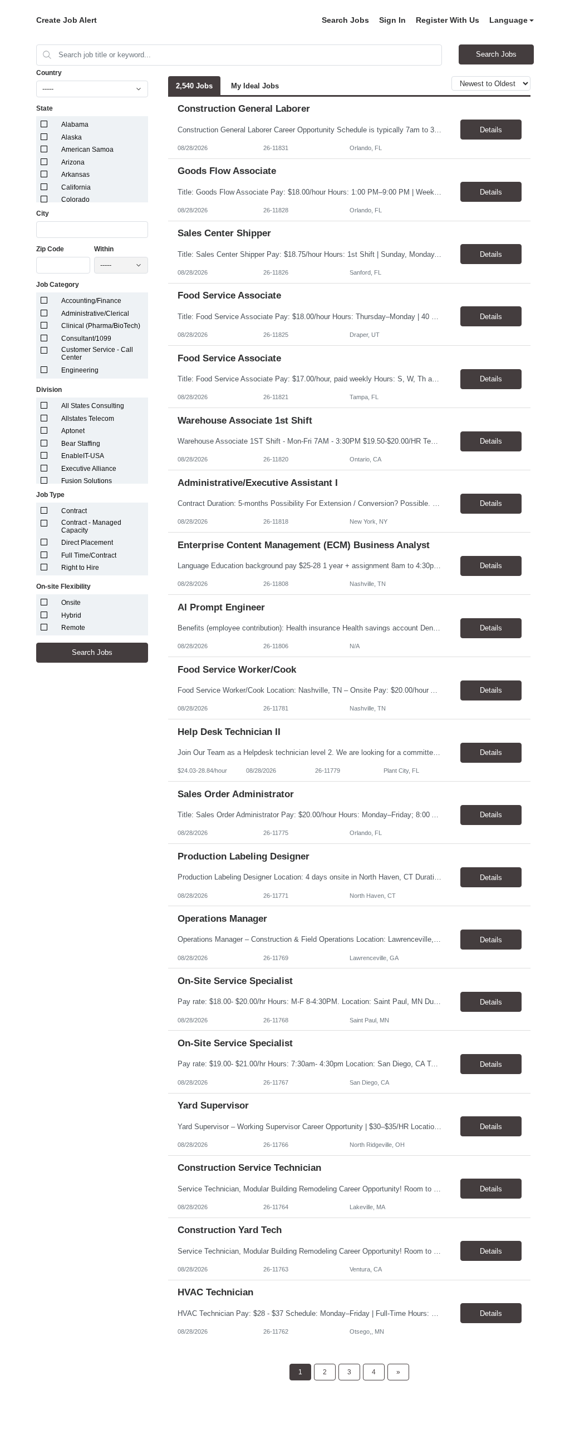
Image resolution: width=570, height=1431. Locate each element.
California (76, 187)
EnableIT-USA (82, 456)
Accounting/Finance (91, 301)
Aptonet (73, 431)
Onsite (71, 603)
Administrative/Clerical (95, 313)
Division (49, 390)
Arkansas (75, 174)
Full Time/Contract (88, 555)
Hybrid (71, 615)
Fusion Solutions (86, 481)
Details (491, 130)
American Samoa (87, 149)
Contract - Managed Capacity (91, 526)
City (42, 213)
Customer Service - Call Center (97, 353)
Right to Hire (80, 568)
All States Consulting (92, 406)
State (44, 108)
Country (49, 73)
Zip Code (50, 249)
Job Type (50, 495)
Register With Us (447, 20)
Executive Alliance (88, 469)
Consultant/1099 (86, 338)
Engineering (80, 370)
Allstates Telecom (87, 419)
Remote (73, 628)
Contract (74, 511)
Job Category (57, 285)
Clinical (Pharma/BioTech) (100, 326)
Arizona (73, 162)
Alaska (71, 137)
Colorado (75, 199)
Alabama (75, 124)
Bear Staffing (80, 444)
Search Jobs (345, 20)
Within (104, 249)
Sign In (392, 20)
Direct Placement (87, 542)
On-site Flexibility (63, 586)
